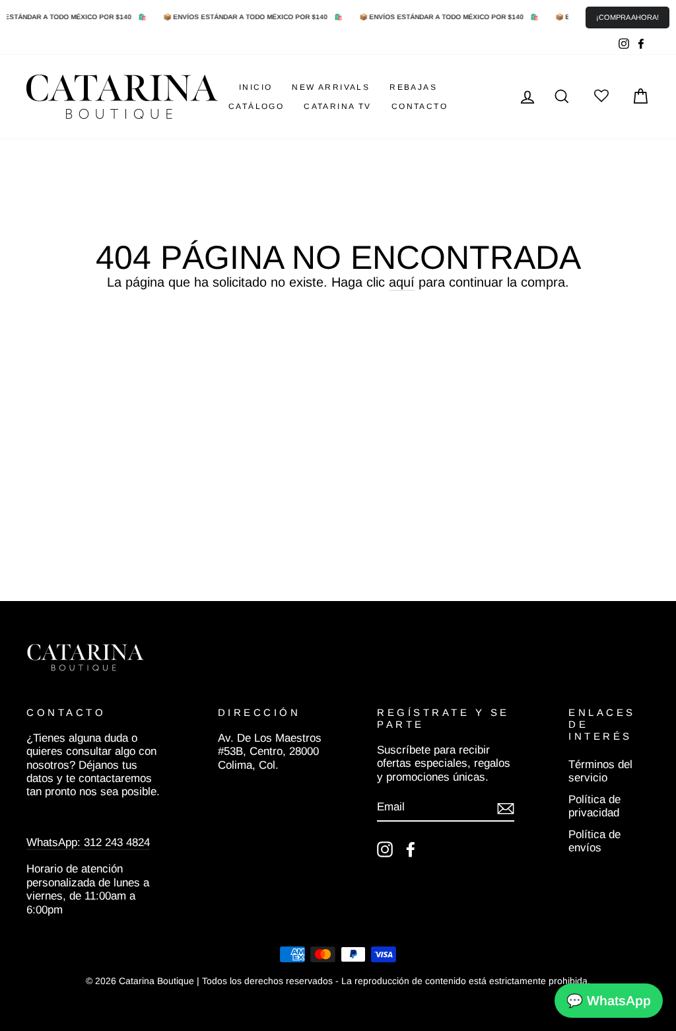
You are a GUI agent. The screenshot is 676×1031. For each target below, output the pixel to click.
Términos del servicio (600, 771)
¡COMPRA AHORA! (627, 17)
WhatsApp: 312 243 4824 (88, 842)
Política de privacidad (594, 806)
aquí (402, 282)
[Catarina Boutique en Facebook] (411, 849)
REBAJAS (413, 87)
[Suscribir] (505, 807)
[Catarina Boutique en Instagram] (385, 849)
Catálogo (256, 106)
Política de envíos (594, 841)
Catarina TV (337, 106)
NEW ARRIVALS (331, 87)
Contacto (419, 106)
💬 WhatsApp (608, 1000)
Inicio (255, 87)
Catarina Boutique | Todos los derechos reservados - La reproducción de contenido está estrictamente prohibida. (354, 981)
